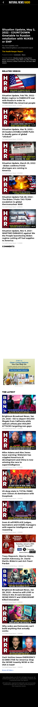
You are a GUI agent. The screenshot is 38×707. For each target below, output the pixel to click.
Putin (17, 59)
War (28, 59)
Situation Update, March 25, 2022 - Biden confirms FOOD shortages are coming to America (18, 167)
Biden (21, 59)
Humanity (33, 59)
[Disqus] (19, 275)
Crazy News (28, 58)
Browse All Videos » (8, 670)
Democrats (21, 61)
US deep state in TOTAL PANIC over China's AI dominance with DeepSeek (18, 493)
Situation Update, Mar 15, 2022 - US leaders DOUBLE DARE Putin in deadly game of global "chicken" (18, 133)
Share (23, 55)
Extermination (11, 59)
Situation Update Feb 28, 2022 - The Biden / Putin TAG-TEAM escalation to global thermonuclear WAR (18, 201)
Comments (17, 55)
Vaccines (29, 61)
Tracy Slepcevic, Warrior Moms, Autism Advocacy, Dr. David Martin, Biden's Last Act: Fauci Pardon (18, 560)
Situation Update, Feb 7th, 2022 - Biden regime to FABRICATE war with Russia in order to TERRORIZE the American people (18, 99)
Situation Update (18, 58)
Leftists (15, 61)
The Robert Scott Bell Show (9, 566)
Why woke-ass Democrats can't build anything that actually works (18, 628)
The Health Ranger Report (12, 52)
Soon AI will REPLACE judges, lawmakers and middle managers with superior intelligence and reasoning (19, 526)
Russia (4, 61)
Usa (25, 59)
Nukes (4, 59)
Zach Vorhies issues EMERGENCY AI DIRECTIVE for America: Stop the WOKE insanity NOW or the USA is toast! (18, 661)
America (9, 61)
